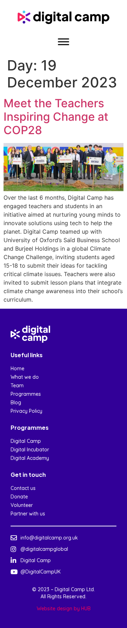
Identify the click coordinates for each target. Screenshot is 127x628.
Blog (16, 402)
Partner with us (28, 513)
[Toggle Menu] (63, 41)
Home (17, 368)
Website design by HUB (64, 608)
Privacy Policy (26, 411)
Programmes (26, 394)
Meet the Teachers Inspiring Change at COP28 (56, 116)
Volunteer (22, 505)
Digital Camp (26, 441)
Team (17, 385)
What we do (25, 377)
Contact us (23, 488)
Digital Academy (30, 458)
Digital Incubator (30, 449)
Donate (19, 496)
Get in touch (28, 474)
